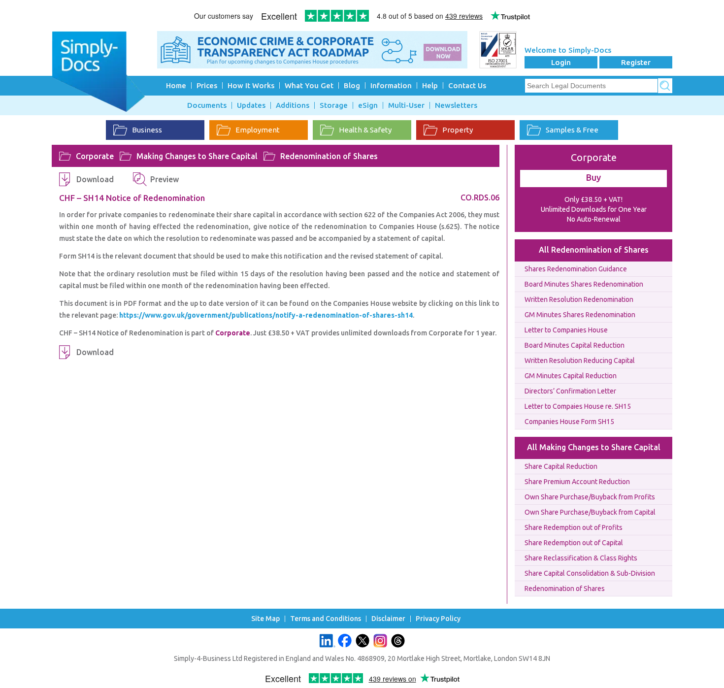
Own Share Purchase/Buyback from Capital (590, 512)
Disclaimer (388, 619)
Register (636, 62)
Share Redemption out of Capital (574, 543)
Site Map (265, 619)
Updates (251, 105)
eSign (368, 105)
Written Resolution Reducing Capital (580, 360)
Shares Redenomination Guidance (576, 269)
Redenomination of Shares (329, 156)
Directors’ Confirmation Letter (570, 391)
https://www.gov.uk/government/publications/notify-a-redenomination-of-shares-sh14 (266, 315)
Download (95, 179)
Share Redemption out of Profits (574, 527)
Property (457, 130)
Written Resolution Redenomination (579, 299)
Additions (292, 105)
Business (147, 130)
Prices (207, 85)
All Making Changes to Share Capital (593, 447)
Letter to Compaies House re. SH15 (578, 406)
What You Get (309, 85)
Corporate (95, 156)
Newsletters (456, 105)
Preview (164, 179)
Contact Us (467, 85)
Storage (334, 105)
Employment (257, 130)
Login (561, 62)
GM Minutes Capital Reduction (571, 376)
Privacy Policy (438, 619)
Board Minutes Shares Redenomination (584, 284)
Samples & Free (572, 130)
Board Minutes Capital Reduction (575, 345)
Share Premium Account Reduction (577, 482)
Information (391, 85)
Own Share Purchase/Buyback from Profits (590, 497)
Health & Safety (365, 130)
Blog (352, 85)
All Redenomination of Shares (594, 249)
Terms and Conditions (325, 619)
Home (176, 85)
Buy (593, 177)
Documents (207, 105)
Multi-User (406, 105)
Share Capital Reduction (561, 466)
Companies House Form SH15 (569, 422)
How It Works (251, 85)
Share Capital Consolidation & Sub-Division (590, 573)
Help (430, 85)
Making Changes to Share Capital (197, 156)
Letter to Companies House (566, 330)
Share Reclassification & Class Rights (581, 558)
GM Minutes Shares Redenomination (580, 315)
